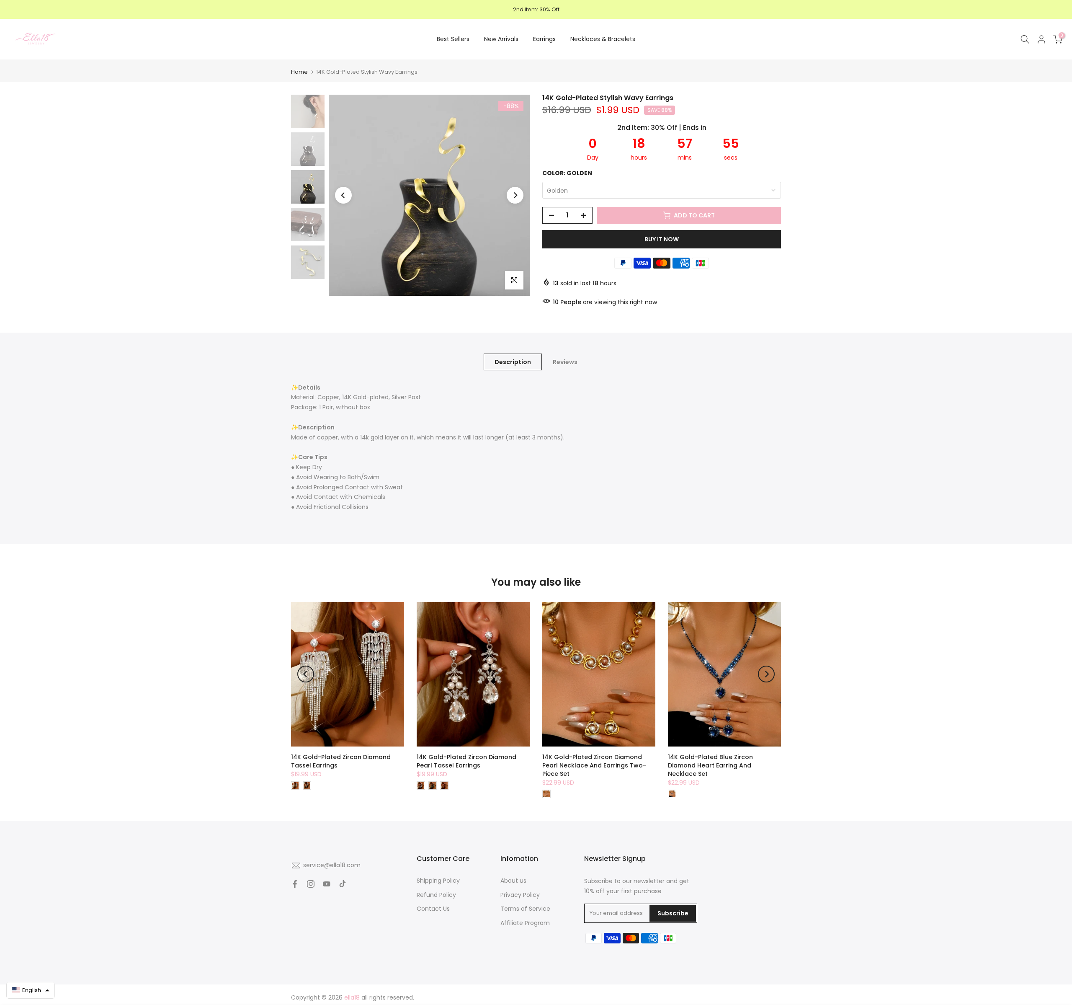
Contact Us (433, 908)
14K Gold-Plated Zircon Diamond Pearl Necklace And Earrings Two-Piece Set (594, 765)
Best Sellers (453, 39)
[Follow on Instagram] (310, 884)
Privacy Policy (520, 895)
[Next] (515, 195)
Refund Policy (436, 895)
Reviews (565, 361)
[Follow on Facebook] (295, 884)
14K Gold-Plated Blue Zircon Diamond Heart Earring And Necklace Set (710, 765)
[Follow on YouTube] (326, 884)
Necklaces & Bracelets (602, 39)
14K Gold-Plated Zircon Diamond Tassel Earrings (341, 761)
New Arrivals (501, 39)
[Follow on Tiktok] (342, 884)
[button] (30, 990)
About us (513, 880)
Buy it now (661, 239)
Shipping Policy (438, 880)
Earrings (544, 39)
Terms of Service (525, 908)
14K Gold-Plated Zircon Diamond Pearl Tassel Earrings (466, 761)
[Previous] (343, 195)
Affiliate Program (525, 923)
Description (513, 361)
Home (299, 72)
